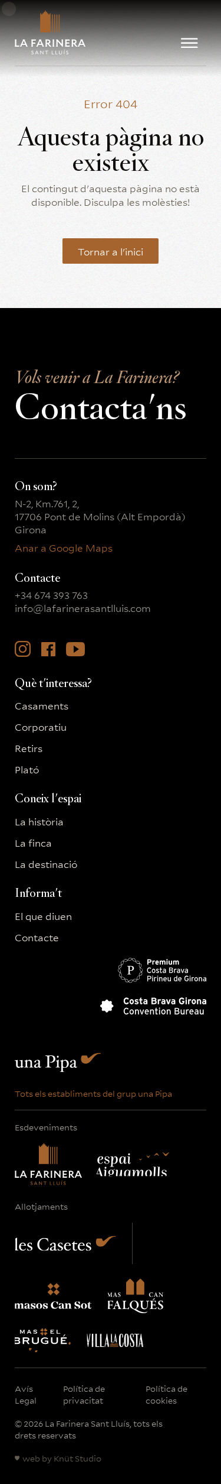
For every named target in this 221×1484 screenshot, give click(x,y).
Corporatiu (41, 726)
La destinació (46, 863)
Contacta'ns (100, 401)
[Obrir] (189, 43)
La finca (33, 842)
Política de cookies (166, 1394)
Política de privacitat (84, 1394)
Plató (27, 769)
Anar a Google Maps (64, 547)
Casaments (41, 705)
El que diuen (43, 915)
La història (39, 821)
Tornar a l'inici (110, 251)
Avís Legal (26, 1394)
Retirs (28, 747)
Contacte (37, 937)
